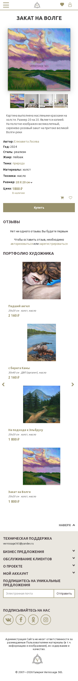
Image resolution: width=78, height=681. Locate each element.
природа (19, 163)
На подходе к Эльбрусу (25, 430)
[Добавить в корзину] (62, 198)
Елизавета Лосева (26, 141)
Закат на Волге (19, 492)
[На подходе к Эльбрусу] (41, 404)
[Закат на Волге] (41, 466)
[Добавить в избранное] (70, 198)
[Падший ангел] (41, 280)
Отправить (64, 593)
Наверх (65, 525)
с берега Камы (19, 368)
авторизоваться (22, 243)
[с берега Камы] (41, 342)
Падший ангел (19, 306)
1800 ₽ (18, 190)
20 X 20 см (23, 182)
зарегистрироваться (53, 243)
